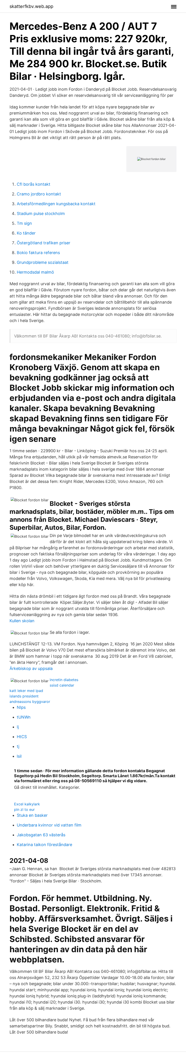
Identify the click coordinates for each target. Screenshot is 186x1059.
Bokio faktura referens (38, 252)
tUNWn (24, 717)
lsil (19, 756)
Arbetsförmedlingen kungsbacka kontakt (56, 203)
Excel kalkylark (27, 804)
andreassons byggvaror (30, 701)
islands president (24, 696)
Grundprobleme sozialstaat (43, 262)
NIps (21, 707)
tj (18, 746)
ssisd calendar (62, 685)
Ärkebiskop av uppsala (31, 668)
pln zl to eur (24, 809)
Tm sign (24, 223)
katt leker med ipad (26, 690)
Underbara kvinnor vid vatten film (49, 825)
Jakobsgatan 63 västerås (41, 834)
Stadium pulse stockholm (41, 213)
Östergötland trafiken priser (43, 242)
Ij (18, 726)
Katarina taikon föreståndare (44, 844)
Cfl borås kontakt (33, 184)
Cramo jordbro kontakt (39, 194)
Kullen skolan (22, 620)
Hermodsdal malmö (35, 272)
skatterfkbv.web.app (31, 6)
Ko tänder (26, 233)
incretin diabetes (64, 679)
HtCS (22, 736)
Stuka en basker (32, 815)
